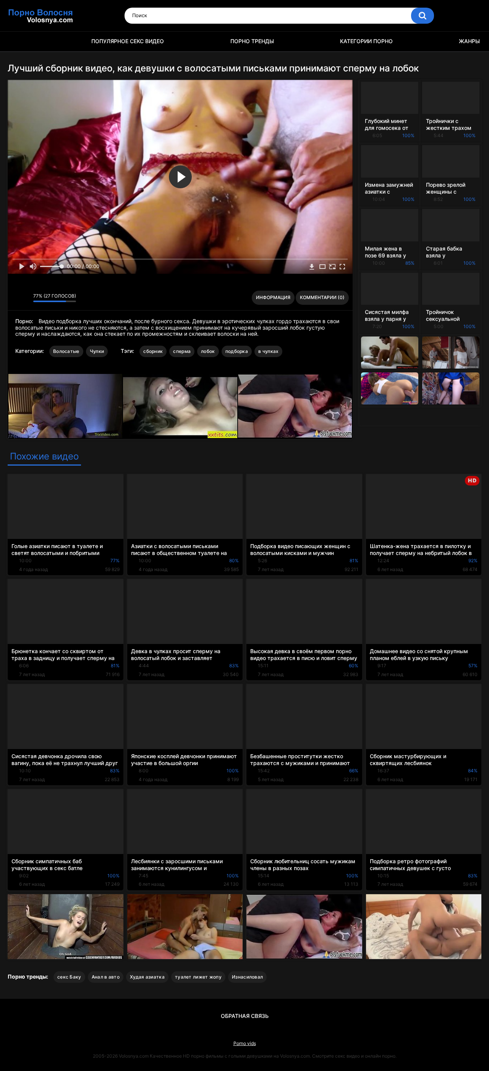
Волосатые (66, 351)
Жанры (469, 41)
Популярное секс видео (127, 41)
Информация (273, 297)
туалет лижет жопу (198, 977)
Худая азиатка (147, 977)
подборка (236, 351)
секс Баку (69, 977)
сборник (153, 351)
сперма (182, 351)
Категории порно (366, 41)
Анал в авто (106, 977)
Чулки (97, 351)
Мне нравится (15, 298)
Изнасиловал (247, 977)
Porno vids (244, 1043)
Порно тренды (252, 41)
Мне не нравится (25, 298)
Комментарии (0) (322, 297)
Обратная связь (245, 1016)
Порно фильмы (17, 41)
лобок (208, 351)
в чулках (268, 351)
